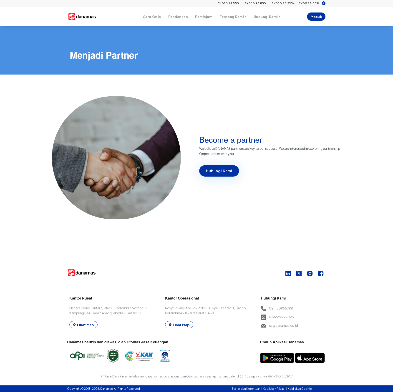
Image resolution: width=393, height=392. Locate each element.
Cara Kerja (152, 17)
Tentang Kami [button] (232, 17)
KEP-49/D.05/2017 (280, 376)
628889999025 (281, 317)
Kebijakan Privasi (274, 388)
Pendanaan (178, 17)
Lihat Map (85, 324)
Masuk (316, 17)
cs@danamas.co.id (283, 325)
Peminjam (203, 17)
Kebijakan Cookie (300, 388)
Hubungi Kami (219, 170)
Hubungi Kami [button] (266, 17)
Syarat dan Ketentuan (246, 388)
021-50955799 (281, 308)
